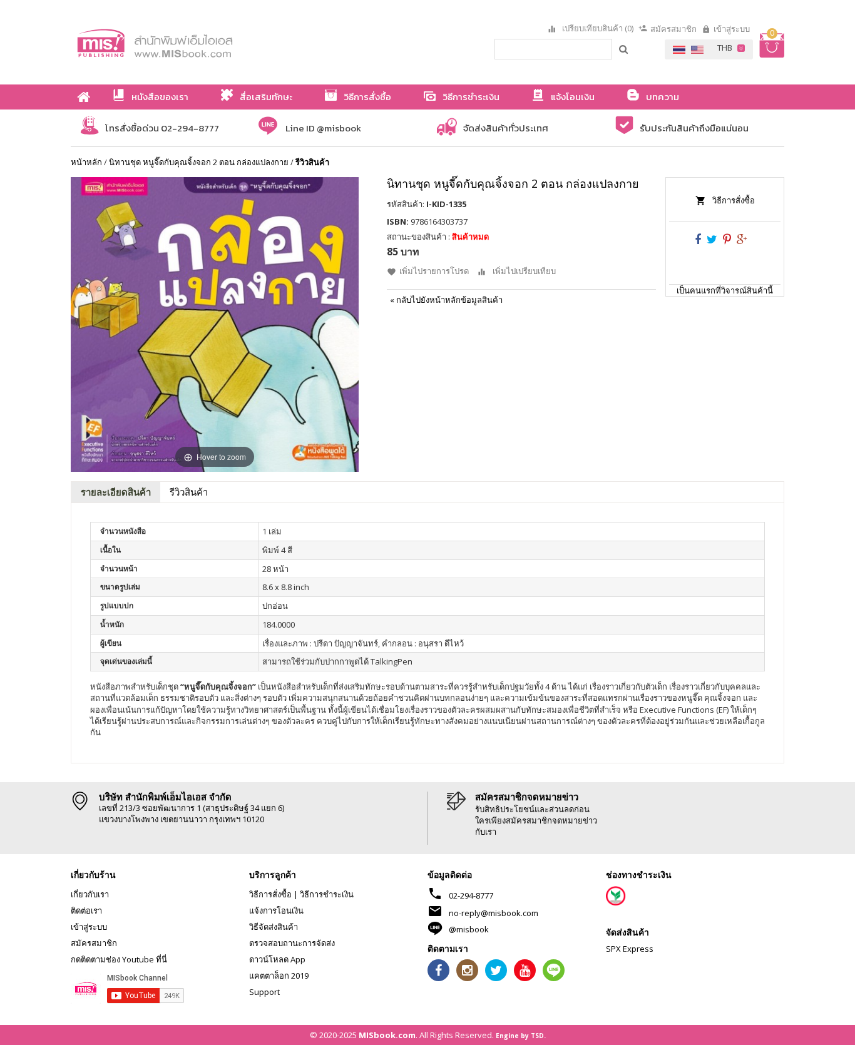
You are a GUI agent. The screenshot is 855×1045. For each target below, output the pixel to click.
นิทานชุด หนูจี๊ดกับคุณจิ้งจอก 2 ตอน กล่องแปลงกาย (199, 162)
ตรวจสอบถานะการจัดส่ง (292, 943)
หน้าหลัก (86, 162)
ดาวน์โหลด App (277, 959)
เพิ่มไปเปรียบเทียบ (524, 271)
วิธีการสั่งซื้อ (733, 200)
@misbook (469, 929)
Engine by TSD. (521, 1035)
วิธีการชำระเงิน (327, 894)
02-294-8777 (471, 895)
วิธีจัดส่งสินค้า (273, 926)
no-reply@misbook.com (493, 913)
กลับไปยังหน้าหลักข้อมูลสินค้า (446, 299)
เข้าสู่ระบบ (732, 28)
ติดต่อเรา (86, 910)
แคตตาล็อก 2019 (279, 975)
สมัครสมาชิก (673, 28)
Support (264, 991)
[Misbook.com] (190, 42)
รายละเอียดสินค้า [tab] (116, 492)
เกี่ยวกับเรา (90, 894)
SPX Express (629, 948)
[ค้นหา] (624, 49)
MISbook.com (387, 1035)
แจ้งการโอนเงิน (276, 910)
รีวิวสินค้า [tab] (189, 492)
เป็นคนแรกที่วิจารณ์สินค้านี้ (725, 290)
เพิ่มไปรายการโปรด (434, 271)
